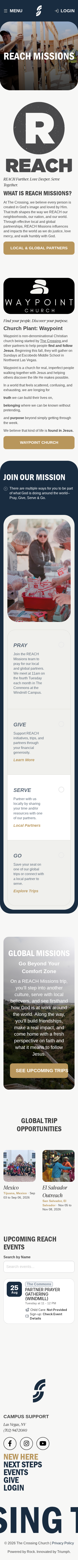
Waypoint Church (39, 442)
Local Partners (27, 825)
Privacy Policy (63, 1543)
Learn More (23, 760)
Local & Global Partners (39, 248)
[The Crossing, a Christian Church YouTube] (43, 1444)
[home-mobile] (39, 10)
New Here (20, 1456)
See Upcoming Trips (42, 1070)
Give (11, 1480)
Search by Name (17, 1257)
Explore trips (25, 891)
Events (15, 1472)
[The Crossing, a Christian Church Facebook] (10, 1444)
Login (68, 10)
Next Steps (22, 1464)
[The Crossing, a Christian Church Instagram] (26, 1444)
